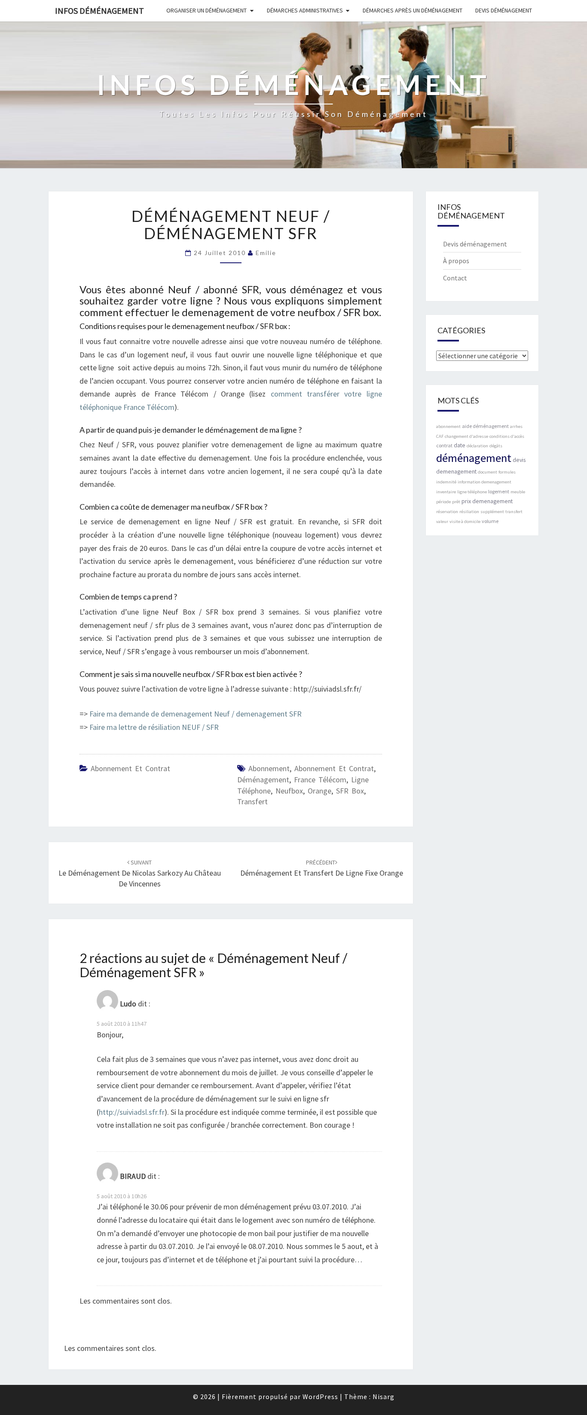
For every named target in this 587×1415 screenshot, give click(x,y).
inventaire (446, 492)
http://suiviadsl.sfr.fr (132, 1112)
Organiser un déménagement (206, 10)
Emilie (266, 252)
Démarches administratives (305, 10)
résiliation (469, 511)
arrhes (516, 426)
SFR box (350, 791)
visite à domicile (464, 521)
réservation (447, 511)
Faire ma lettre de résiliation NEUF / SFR (154, 727)
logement (498, 491)
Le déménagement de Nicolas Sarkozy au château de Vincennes (139, 873)
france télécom (320, 779)
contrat (444, 445)
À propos (456, 260)
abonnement (269, 768)
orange (319, 791)
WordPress (320, 1396)
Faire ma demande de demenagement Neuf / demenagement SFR (195, 714)
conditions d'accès (506, 436)
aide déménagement (485, 426)
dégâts (495, 446)
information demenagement (484, 482)
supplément (492, 511)
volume (490, 521)
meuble (518, 492)
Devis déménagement (503, 10)
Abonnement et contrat (130, 768)
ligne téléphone (472, 492)
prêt (456, 501)
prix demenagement (487, 501)
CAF (439, 436)
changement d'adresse (466, 436)
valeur (442, 521)
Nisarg (383, 1396)
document (487, 472)
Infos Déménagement (99, 10)
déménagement (263, 779)
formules (507, 472)
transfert (252, 801)
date (459, 445)
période (443, 501)
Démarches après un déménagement (412, 10)
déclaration (477, 446)
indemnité (446, 482)
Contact (455, 278)
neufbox (289, 791)
